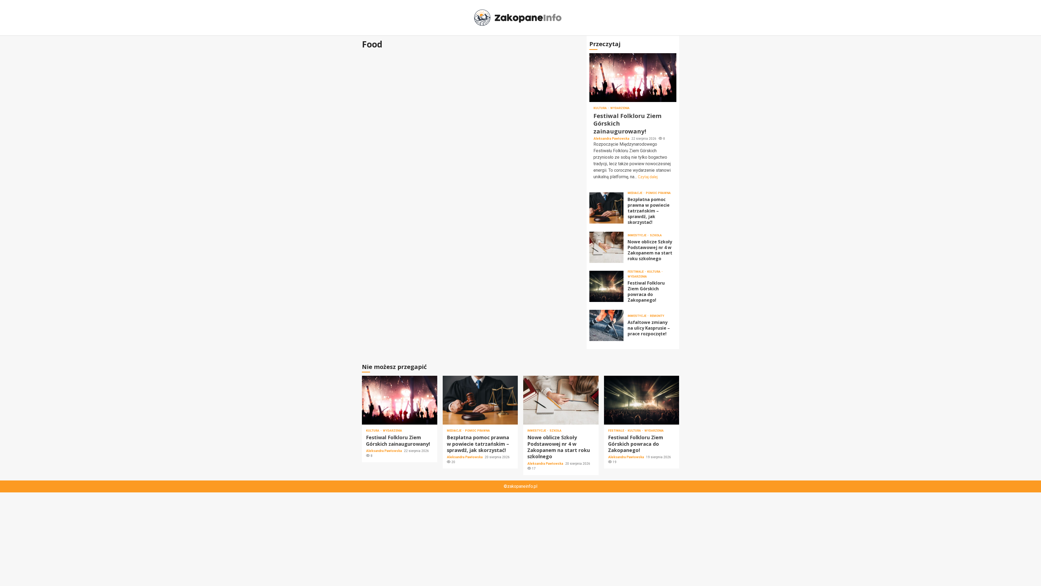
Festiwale (636, 271)
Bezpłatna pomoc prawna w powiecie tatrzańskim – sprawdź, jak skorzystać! (606, 208)
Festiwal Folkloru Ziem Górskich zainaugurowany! (632, 77)
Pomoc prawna (658, 193)
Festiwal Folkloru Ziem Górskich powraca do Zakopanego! (606, 286)
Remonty (657, 315)
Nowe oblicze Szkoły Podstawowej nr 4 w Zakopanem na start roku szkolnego (606, 247)
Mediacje (635, 193)
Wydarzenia (619, 108)
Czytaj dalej (648, 177)
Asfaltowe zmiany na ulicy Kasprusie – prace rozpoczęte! (606, 325)
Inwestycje (637, 235)
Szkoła (656, 235)
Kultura (600, 108)
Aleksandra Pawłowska (611, 139)
